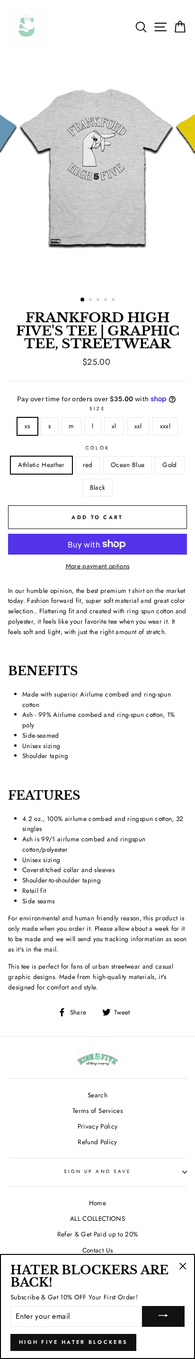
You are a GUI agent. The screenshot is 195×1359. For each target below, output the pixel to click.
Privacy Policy (98, 1126)
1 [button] (82, 300)
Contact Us (97, 1250)
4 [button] (106, 300)
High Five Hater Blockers (73, 1342)
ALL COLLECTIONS (97, 1218)
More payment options (98, 566)
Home (97, 1203)
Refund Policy (97, 1142)
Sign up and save (97, 1171)
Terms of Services (97, 1110)
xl (114, 426)
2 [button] (91, 300)
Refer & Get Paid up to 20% (97, 1234)
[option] (97, 171)
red (88, 464)
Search (97, 1095)
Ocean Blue (127, 464)
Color (97, 447)
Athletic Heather (41, 464)
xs (27, 426)
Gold (169, 464)
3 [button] (99, 300)
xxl (138, 426)
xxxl (165, 426)
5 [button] (114, 300)
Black (98, 487)
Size (97, 408)
